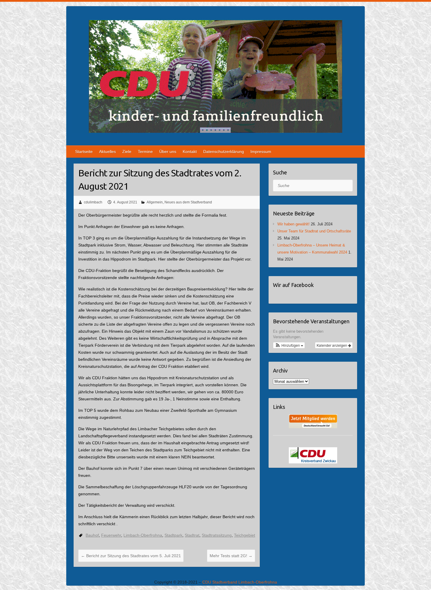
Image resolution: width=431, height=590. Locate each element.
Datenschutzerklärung (223, 151)
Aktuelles (107, 151)
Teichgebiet (244, 535)
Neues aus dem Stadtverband (188, 202)
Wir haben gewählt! (293, 224)
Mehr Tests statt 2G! (231, 555)
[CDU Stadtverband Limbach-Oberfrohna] (215, 77)
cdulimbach (93, 202)
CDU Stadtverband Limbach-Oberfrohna (239, 582)
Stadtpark (173, 535)
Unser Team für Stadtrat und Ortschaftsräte (314, 231)
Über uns (167, 151)
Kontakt (190, 151)
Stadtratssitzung (217, 535)
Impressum (260, 151)
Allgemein (155, 202)
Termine (145, 151)
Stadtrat (192, 535)
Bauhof (92, 535)
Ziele (126, 151)
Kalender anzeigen (332, 345)
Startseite (84, 151)
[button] (289, 345)
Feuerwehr (111, 535)
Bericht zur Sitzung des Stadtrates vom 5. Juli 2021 (131, 555)
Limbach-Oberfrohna (142, 535)
